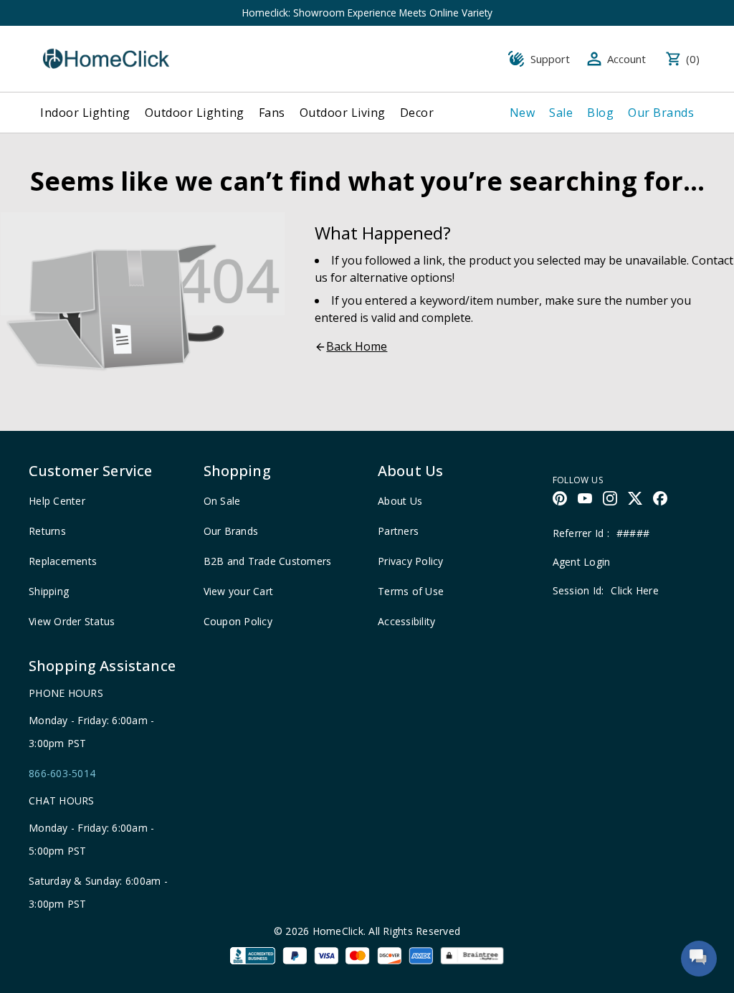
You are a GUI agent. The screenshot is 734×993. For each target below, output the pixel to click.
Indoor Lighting (85, 112)
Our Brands (661, 112)
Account (626, 59)
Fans (272, 112)
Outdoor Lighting (194, 112)
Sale (561, 112)
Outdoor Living (343, 112)
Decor (417, 112)
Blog (600, 112)
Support (550, 59)
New (522, 112)
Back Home (356, 346)
